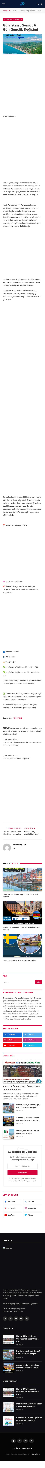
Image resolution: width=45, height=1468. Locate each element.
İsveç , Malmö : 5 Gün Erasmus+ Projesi (19, 960)
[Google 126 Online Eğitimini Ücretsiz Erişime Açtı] (8, 1421)
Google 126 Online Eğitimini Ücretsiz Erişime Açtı (29, 1419)
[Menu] (3, 4)
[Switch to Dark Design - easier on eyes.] (37, 4)
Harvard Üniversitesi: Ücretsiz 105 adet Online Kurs (21, 1088)
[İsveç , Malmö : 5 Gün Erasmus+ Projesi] (22, 945)
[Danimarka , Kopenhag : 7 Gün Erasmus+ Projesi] (22, 879)
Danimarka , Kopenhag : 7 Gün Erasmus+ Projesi (28, 1106)
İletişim (16, 1448)
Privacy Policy (23, 1181)
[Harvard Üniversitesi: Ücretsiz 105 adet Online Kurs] (22, 1071)
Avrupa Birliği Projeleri (13, 19)
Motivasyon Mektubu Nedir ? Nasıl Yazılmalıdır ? (29, 1405)
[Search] (41, 4)
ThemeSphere (34, 1454)
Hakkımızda (27, 1448)
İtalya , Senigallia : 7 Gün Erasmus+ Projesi (27, 1132)
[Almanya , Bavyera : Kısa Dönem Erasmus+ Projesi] (22, 912)
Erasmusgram (20, 845)
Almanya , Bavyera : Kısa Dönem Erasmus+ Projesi (27, 1119)
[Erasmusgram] (22, 4)
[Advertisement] (22, 90)
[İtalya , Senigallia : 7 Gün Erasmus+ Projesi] (8, 1134)
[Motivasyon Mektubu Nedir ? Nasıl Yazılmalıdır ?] (8, 1407)
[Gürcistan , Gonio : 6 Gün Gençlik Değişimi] (22, 44)
